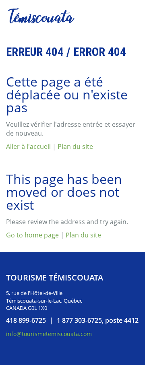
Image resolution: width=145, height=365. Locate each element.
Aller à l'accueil (28, 146)
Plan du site (75, 146)
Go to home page (32, 235)
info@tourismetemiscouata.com (49, 334)
